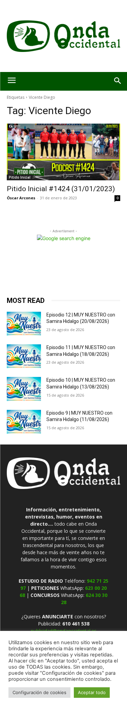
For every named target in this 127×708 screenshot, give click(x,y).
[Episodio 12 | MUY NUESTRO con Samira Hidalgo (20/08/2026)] (24, 323)
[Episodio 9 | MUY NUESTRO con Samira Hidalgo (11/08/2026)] (24, 422)
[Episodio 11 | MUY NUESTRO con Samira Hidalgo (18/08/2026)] (24, 356)
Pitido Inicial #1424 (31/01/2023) (61, 189)
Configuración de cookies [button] (39, 692)
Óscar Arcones (21, 197)
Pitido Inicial (19, 177)
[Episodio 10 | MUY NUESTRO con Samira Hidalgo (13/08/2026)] (24, 389)
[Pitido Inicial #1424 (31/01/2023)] (63, 152)
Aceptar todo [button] (92, 692)
